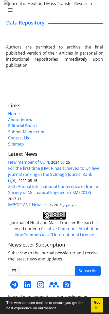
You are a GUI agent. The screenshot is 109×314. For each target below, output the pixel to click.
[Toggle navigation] (53, 10)
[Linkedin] (27, 286)
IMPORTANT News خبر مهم (42, 204)
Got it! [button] (97, 305)
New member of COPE (29, 162)
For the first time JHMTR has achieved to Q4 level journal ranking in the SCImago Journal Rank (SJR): (54, 174)
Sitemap (16, 144)
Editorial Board (22, 126)
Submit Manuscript (26, 132)
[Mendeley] (54, 286)
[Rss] (67, 286)
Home (14, 113)
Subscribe (88, 271)
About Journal (21, 120)
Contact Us (18, 138)
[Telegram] (14, 286)
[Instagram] (40, 286)
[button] (59, 308)
